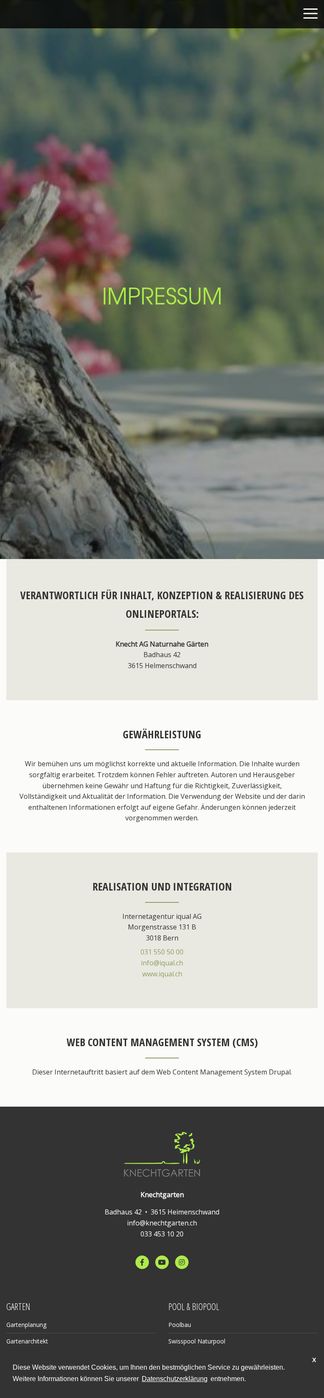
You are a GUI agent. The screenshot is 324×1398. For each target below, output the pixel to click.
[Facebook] (142, 1262)
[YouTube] (162, 1262)
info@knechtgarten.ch (162, 1223)
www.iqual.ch (162, 974)
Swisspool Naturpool (196, 1341)
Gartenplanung (26, 1325)
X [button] (314, 1360)
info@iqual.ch (162, 963)
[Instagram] (182, 1262)
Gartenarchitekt (27, 1341)
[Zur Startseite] (162, 1153)
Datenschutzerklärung (175, 1378)
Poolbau (179, 1325)
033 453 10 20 (162, 1234)
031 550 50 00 (162, 952)
